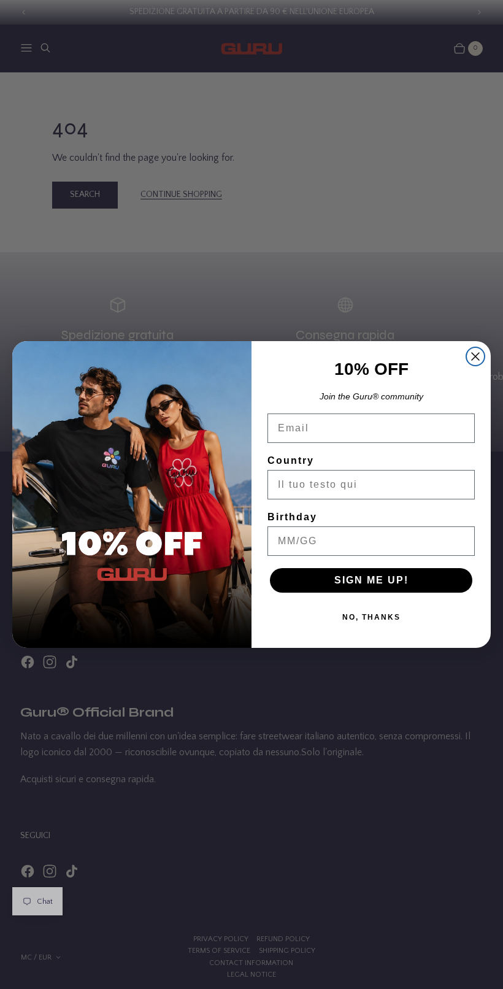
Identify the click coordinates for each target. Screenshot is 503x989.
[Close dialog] (475, 356)
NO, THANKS (371, 617)
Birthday (292, 517)
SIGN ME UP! (371, 580)
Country (290, 460)
